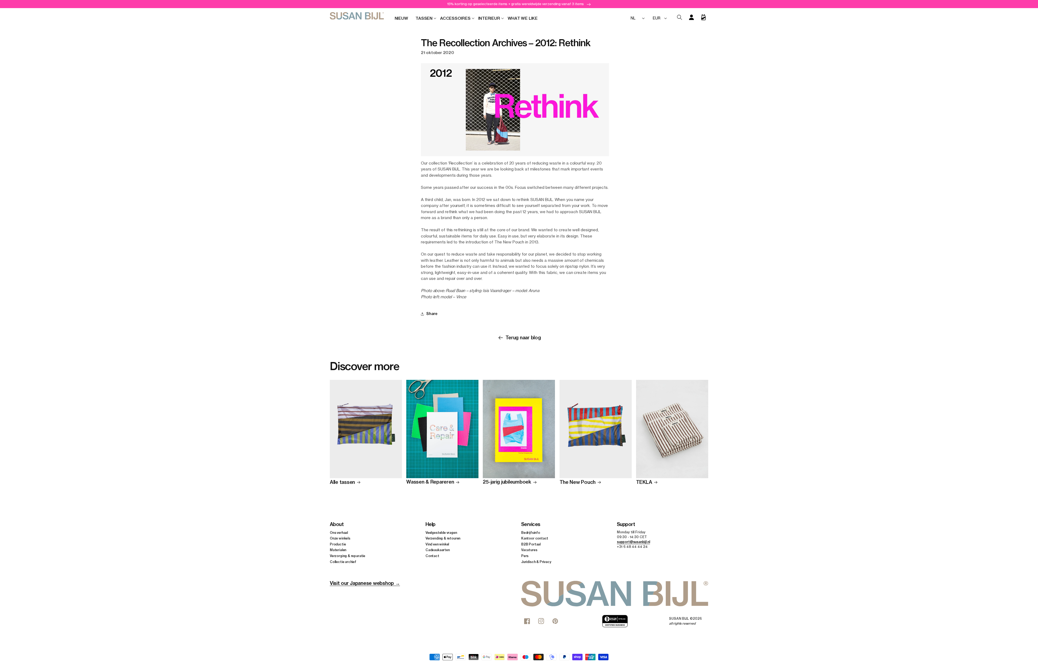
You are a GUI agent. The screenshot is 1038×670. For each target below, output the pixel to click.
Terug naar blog (523, 337)
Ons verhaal (339, 533)
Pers (524, 556)
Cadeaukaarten (437, 550)
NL (633, 18)
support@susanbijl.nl (633, 542)
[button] (424, 18)
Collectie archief (343, 562)
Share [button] (431, 313)
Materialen (338, 550)
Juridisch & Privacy (536, 562)
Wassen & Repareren (430, 482)
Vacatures (529, 550)
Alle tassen (342, 482)
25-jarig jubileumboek (507, 482)
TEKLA (644, 482)
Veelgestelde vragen (441, 533)
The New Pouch (578, 482)
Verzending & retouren (442, 538)
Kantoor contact (534, 538)
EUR (656, 18)
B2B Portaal (531, 544)
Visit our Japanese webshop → (365, 583)
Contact (432, 556)
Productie (338, 544)
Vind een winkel (437, 544)
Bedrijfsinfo (530, 533)
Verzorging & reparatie (347, 556)
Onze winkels (340, 538)
